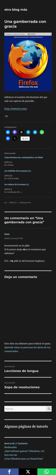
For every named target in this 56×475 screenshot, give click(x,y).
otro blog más (15, 9)
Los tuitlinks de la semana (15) (17, 171)
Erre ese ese (10, 455)
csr (5, 202)
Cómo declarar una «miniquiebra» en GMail (23, 157)
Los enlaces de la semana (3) (16, 184)
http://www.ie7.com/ (15, 108)
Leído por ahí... (25, 202)
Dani (7, 234)
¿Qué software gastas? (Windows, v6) (24, 451)
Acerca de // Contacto (16, 443)
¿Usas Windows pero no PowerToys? (23, 458)
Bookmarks (10, 447)
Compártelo (9, 471)
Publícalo (28, 471)
